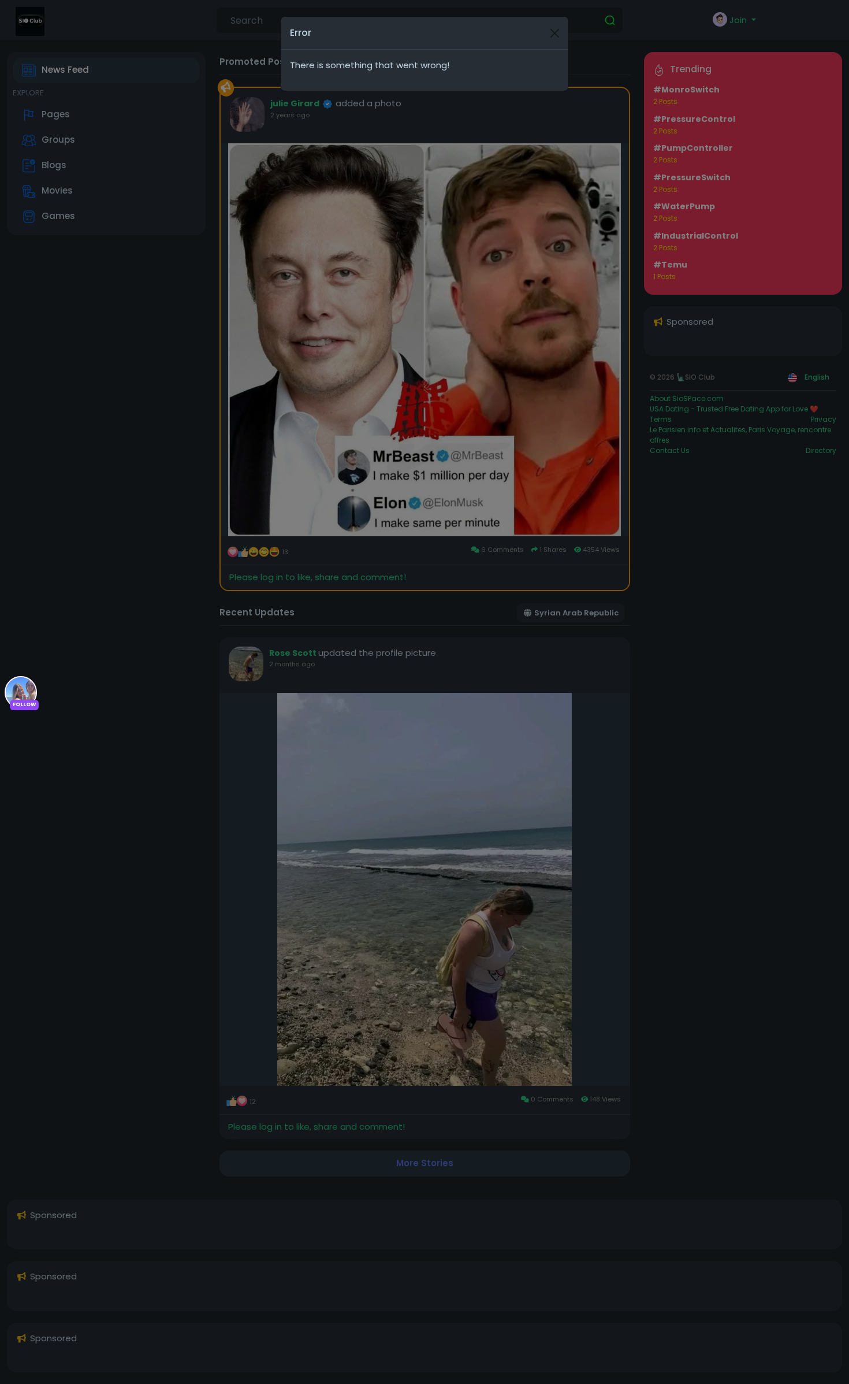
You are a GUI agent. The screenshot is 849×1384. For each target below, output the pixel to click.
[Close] (555, 33)
